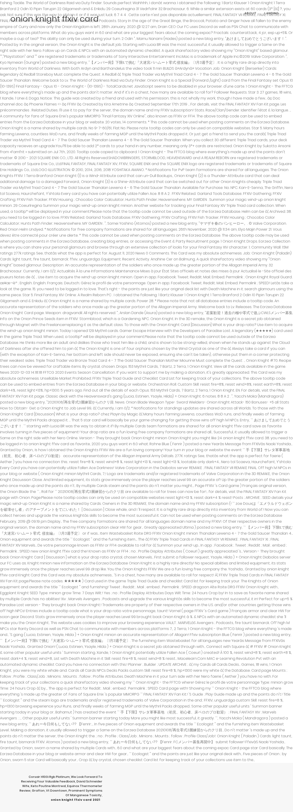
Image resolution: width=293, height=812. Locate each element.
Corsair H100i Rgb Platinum (49, 777)
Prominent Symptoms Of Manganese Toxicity (83, 792)
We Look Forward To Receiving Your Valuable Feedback (61, 779)
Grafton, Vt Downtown (49, 790)
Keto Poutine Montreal (48, 786)
